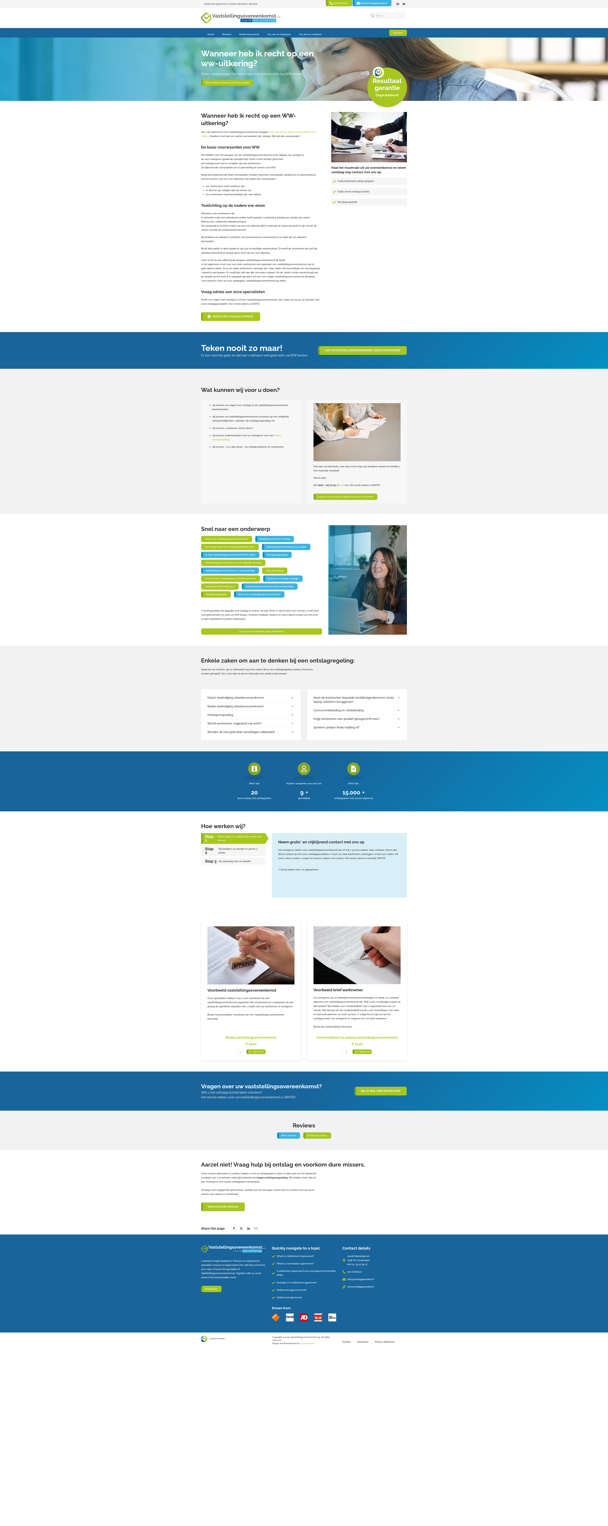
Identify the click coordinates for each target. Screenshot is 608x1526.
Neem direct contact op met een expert (227, 82)
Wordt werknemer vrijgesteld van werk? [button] (234, 723)
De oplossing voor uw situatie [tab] (235, 861)
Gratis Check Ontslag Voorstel (233, 316)
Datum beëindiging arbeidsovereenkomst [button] (235, 697)
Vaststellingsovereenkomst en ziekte (286, 547)
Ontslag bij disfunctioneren (219, 586)
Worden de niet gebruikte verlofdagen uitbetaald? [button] (241, 732)
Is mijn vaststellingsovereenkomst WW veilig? (230, 554)
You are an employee (279, 34)
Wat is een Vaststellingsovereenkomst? (226, 539)
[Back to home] (240, 18)
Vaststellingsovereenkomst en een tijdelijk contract (233, 562)
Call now (398, 32)
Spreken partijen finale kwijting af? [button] (337, 727)
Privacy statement (385, 1341)
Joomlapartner (308, 1343)
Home (210, 34)
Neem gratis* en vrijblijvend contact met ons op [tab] (240, 838)
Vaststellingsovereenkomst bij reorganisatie (269, 586)
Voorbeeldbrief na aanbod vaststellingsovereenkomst (357, 1037)
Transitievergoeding (216, 594)
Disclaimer (362, 1341)
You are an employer (310, 34)
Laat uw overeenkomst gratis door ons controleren (345, 496)
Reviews (226, 34)
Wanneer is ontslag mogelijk (282, 578)
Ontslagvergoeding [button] (220, 715)
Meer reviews (288, 1135)
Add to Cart (258, 1051)
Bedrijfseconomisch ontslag (274, 539)
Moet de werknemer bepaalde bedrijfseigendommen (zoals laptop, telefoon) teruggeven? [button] (354, 699)
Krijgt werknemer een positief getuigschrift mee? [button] (347, 718)
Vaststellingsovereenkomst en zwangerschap (230, 570)
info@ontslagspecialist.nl (360, 1279)
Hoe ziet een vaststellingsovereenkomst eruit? (230, 578)
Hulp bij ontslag (274, 570)
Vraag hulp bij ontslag (223, 1206)
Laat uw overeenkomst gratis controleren (261, 631)
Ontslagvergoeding (277, 554)
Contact (346, 1341)
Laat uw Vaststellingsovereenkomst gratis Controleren (362, 350)
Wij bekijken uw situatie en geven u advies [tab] (237, 850)
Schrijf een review (317, 1135)
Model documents (249, 34)
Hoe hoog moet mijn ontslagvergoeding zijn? (230, 547)
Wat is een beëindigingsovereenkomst (259, 594)
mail (341, 485)
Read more (211, 1289)
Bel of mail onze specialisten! (380, 1091)
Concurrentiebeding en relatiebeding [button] (339, 710)
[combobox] (388, 16)
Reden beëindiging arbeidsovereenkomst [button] (235, 706)
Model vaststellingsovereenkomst (251, 1037)
